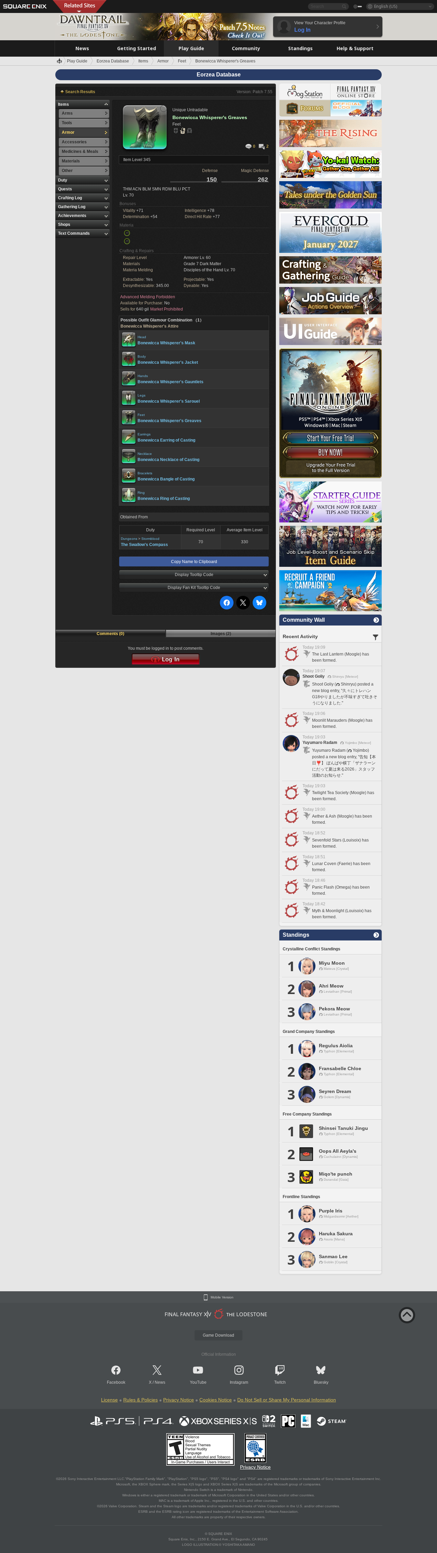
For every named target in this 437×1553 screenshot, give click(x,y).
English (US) (385, 6)
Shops (64, 224)
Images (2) (221, 633)
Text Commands (74, 233)
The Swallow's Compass (144, 544)
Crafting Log (70, 198)
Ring (141, 492)
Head (142, 337)
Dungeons (129, 539)
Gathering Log (71, 206)
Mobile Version (222, 1297)
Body (142, 356)
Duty (62, 180)
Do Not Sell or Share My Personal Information (286, 1400)
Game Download (218, 1335)
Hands (143, 376)
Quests (65, 189)
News (160, 1382)
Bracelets (145, 473)
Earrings (144, 434)
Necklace (145, 454)
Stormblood (150, 539)
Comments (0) (110, 633)
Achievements (72, 215)
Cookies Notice (215, 1400)
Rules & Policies (140, 1400)
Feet (141, 415)
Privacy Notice (178, 1400)
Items (63, 104)
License (109, 1400)
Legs (141, 395)
